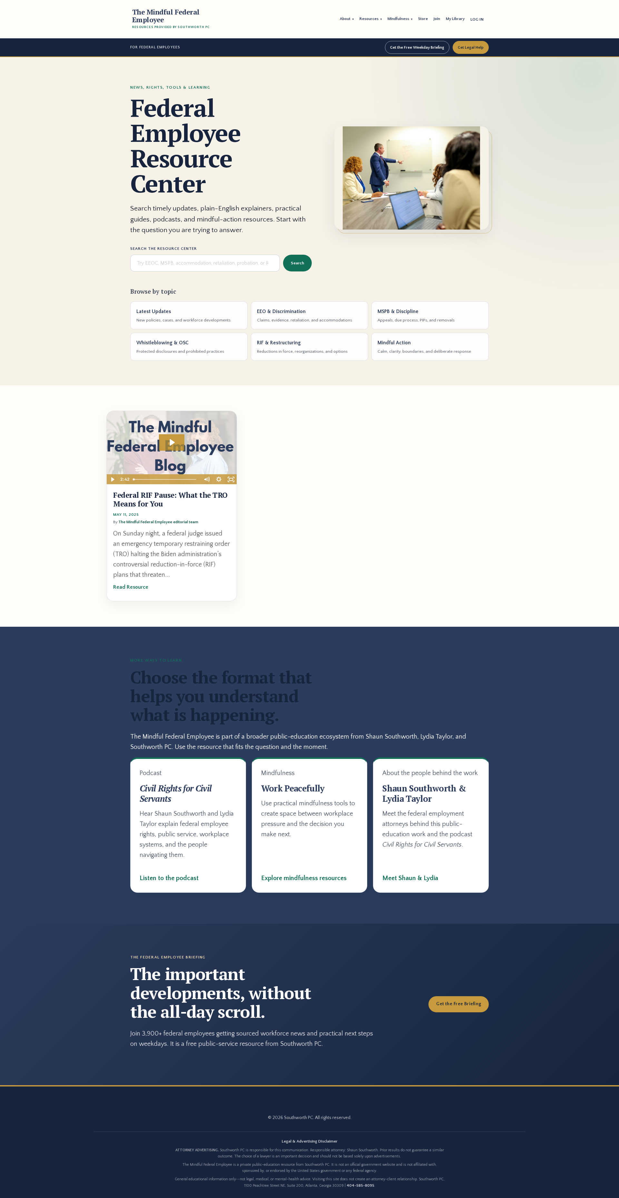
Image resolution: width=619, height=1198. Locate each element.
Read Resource (130, 587)
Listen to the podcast (169, 878)
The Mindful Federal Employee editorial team (158, 522)
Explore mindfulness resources (304, 878)
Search (297, 263)
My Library (455, 18)
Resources (370, 18)
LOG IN (477, 19)
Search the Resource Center (163, 248)
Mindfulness (400, 18)
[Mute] (206, 479)
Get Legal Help (471, 47)
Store (423, 18)
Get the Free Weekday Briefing (417, 47)
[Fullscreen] (231, 479)
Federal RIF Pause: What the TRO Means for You (170, 499)
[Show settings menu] (218, 479)
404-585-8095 (360, 1185)
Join (437, 18)
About (347, 18)
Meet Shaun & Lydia (410, 878)
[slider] (165, 479)
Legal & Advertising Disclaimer (310, 1141)
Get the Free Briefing (458, 1004)
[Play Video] (112, 479)
